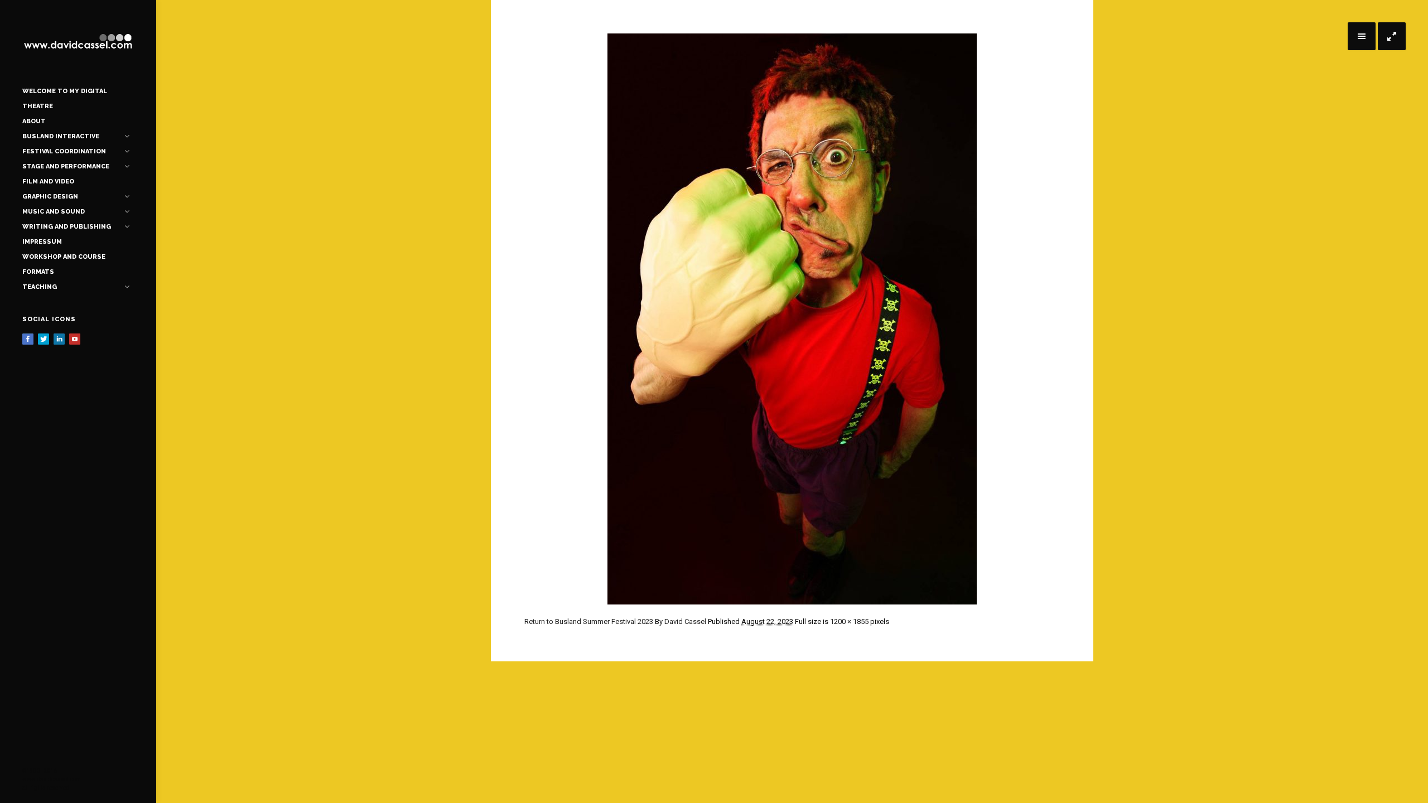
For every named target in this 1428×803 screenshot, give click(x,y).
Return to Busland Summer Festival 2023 (588, 621)
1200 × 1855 (849, 621)
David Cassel (685, 621)
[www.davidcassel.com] (78, 42)
